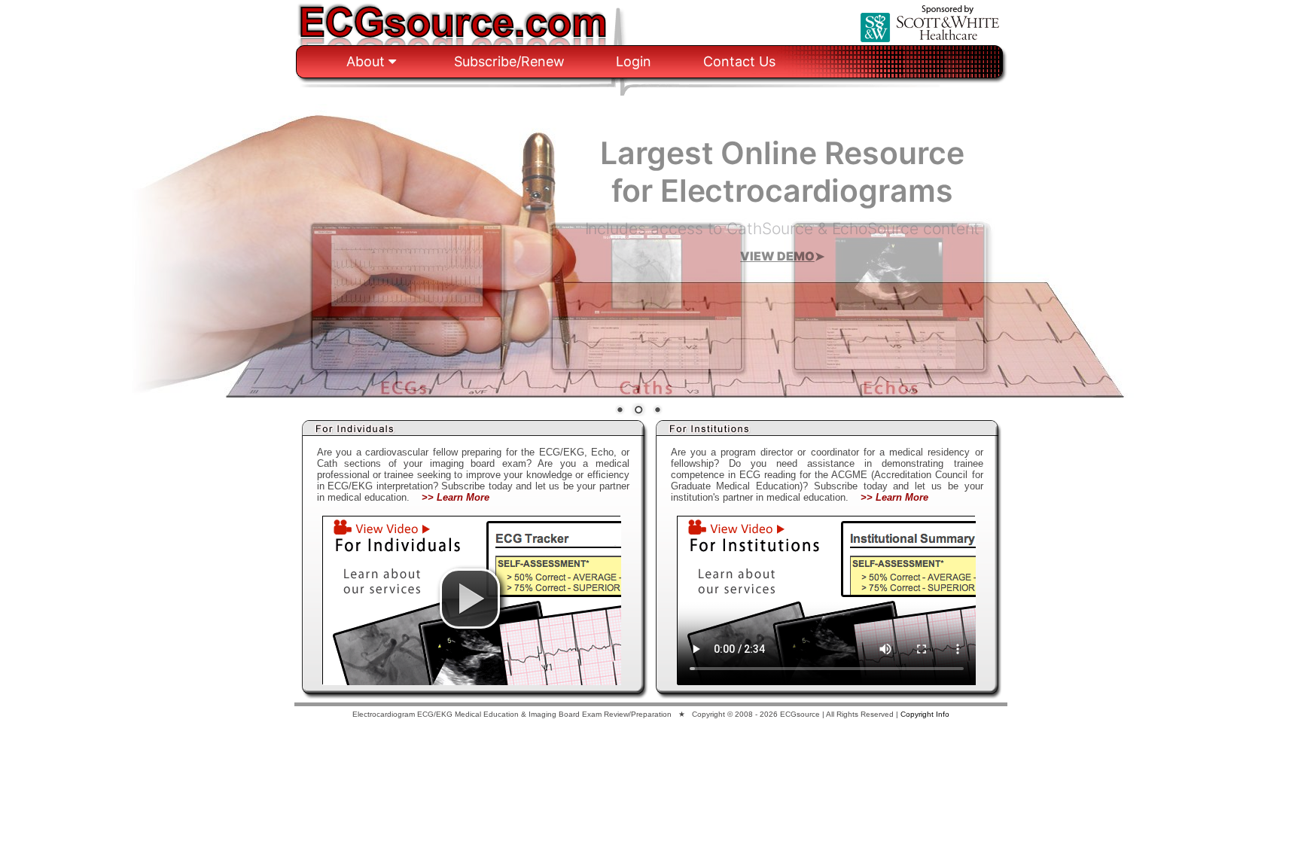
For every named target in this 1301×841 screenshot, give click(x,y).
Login (633, 61)
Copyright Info (924, 714)
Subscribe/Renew (509, 61)
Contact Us (739, 61)
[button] (470, 598)
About (367, 61)
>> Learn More (455, 497)
